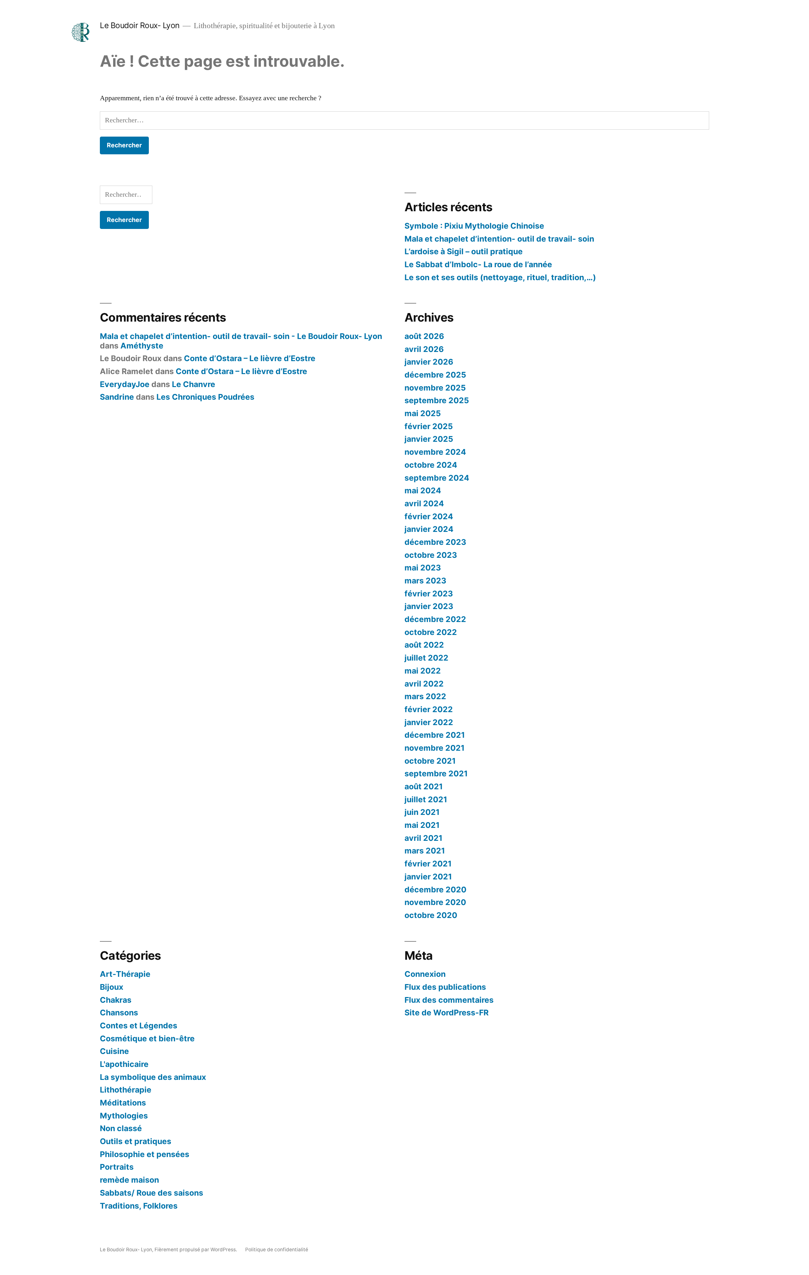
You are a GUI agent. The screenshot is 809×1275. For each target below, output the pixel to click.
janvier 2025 (428, 439)
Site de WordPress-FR (446, 1012)
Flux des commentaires (449, 1000)
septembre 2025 (436, 400)
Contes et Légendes (138, 1025)
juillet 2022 (426, 657)
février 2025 (428, 426)
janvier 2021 (428, 876)
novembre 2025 (435, 387)
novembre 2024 (435, 452)
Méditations (123, 1102)
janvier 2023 (428, 606)
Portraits (117, 1167)
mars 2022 (425, 696)
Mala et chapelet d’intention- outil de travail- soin (499, 238)
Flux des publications (445, 987)
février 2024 (428, 516)
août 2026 (424, 336)
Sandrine (117, 397)
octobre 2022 (430, 632)
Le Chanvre (193, 384)
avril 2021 (423, 838)
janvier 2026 (428, 361)
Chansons (119, 1012)
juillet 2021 (425, 799)
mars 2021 (424, 850)
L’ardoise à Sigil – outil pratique (463, 251)
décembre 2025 (435, 374)
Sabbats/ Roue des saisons (151, 1193)
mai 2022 (422, 670)
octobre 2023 (430, 555)
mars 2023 (425, 580)
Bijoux (111, 987)
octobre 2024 (430, 465)
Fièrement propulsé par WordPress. (196, 1250)
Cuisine (114, 1051)
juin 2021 (422, 812)
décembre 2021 (434, 735)
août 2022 (424, 645)
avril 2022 (424, 683)
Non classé (121, 1128)
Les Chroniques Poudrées (205, 397)
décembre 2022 (435, 619)
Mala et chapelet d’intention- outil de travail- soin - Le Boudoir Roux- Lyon (241, 336)
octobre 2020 (430, 915)
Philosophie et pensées (144, 1154)
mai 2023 (422, 567)
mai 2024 (422, 490)
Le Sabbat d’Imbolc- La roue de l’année (478, 264)
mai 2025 (422, 413)
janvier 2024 (428, 529)
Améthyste (141, 345)
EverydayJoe (124, 384)
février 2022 (428, 709)
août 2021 (423, 786)
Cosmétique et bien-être (147, 1038)
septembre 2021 (436, 773)
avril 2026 (424, 349)
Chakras (115, 1000)
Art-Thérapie (125, 974)
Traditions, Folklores (139, 1205)
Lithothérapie (125, 1089)
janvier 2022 (428, 722)
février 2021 (428, 863)
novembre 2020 (435, 902)
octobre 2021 (430, 761)
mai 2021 (422, 825)
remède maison (129, 1180)
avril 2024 (424, 503)
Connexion (425, 974)
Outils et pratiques (135, 1141)
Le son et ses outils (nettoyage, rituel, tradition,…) (500, 277)
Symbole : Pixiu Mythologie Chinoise (474, 226)
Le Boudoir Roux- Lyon (139, 25)
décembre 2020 (435, 889)
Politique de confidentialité (276, 1250)
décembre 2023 (435, 542)
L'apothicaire (124, 1064)
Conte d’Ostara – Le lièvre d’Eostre (249, 358)
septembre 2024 (436, 478)
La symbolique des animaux (153, 1077)
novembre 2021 (434, 748)
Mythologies (124, 1115)
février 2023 (428, 593)
